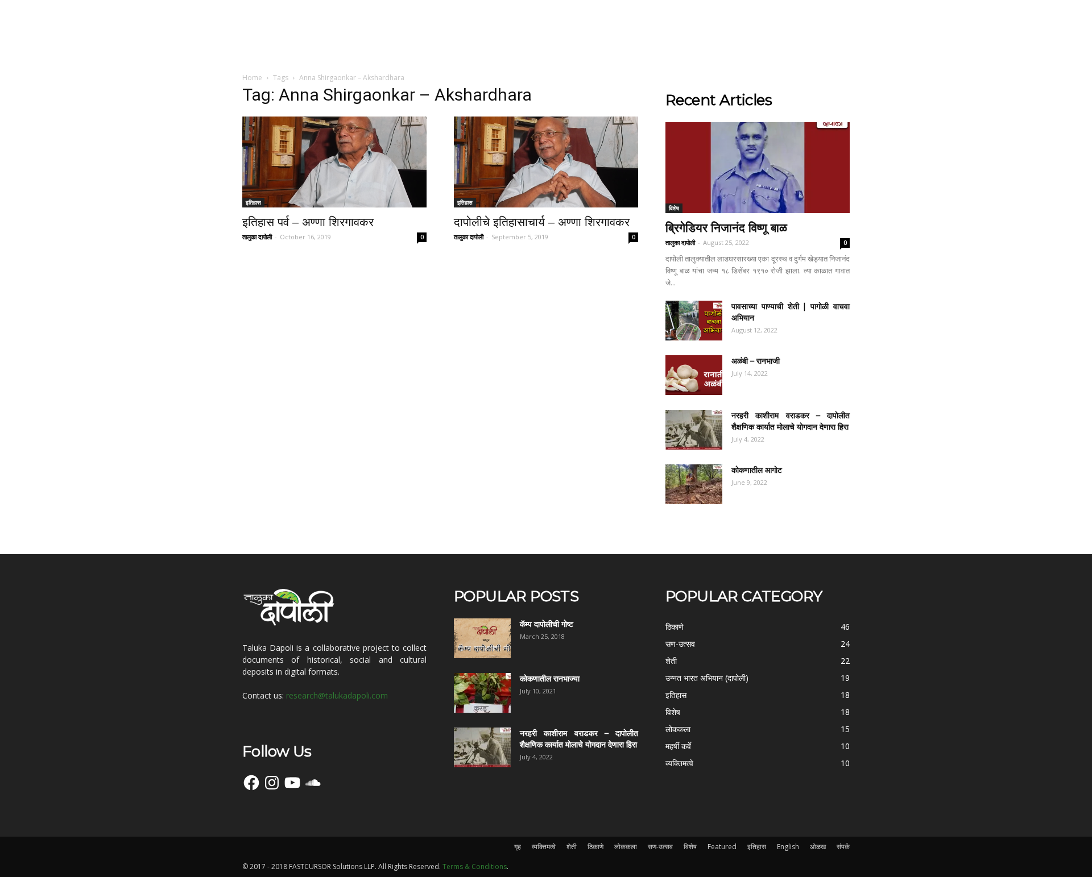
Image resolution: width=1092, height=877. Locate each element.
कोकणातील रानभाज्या (550, 679)
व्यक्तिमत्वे (544, 846)
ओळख (818, 846)
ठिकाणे (595, 846)
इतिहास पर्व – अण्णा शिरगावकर (308, 222)
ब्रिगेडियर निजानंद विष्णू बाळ (726, 228)
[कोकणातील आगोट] (693, 484)
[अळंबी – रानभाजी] (693, 375)
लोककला (625, 846)
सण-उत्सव (660, 846)
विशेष (674, 208)
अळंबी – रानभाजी (755, 361)
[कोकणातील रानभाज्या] (482, 693)
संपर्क (843, 846)
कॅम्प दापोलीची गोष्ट (546, 624)
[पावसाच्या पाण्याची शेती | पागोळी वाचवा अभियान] (693, 320)
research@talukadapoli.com (337, 695)
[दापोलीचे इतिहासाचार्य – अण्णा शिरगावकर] (546, 162)
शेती (571, 846)
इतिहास (253, 202)
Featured (722, 846)
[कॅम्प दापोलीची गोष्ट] (482, 638)
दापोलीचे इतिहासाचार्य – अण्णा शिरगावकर (542, 222)
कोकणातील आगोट (756, 470)
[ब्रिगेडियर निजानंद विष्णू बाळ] (757, 167)
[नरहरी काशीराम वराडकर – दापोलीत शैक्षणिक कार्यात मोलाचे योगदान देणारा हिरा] (693, 430)
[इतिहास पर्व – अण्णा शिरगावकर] (334, 162)
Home (252, 77)
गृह (517, 846)
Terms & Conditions (474, 866)
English (788, 846)
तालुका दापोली (257, 236)
